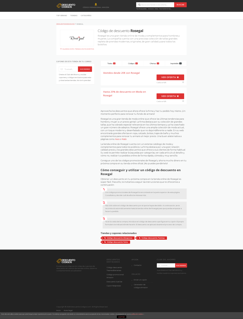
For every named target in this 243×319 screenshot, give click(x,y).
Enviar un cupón (140, 280)
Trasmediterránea (165, 9)
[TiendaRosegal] (77, 38)
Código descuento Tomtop (153, 238)
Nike (156, 9)
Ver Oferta (169, 77)
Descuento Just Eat (114, 282)
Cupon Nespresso (114, 286)
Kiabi (124, 139)
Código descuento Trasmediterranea (114, 269)
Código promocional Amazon (115, 276)
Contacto (137, 265)
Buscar (180, 5)
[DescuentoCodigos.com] (65, 5)
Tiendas (73, 15)
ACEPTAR (121, 317)
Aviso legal (68, 310)
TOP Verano (61, 15)
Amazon (151, 9)
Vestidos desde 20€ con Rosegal (121, 72)
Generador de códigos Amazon (141, 286)
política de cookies (137, 314)
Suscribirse (85, 69)
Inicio (58, 310)
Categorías (86, 15)
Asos (117, 139)
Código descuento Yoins (117, 242)
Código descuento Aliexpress (119, 238)
